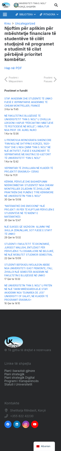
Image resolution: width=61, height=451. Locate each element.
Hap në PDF (13, 68)
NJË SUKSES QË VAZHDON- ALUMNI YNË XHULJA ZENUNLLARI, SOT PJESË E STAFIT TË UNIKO (28, 230)
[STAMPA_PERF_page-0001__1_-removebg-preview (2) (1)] (16, 5)
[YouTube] (34, 424)
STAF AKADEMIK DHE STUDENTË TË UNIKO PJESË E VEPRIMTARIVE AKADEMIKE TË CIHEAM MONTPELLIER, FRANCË (28, 102)
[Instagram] (25, 424)
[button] (56, 5)
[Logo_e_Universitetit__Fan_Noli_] (6, 5)
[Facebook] (8, 424)
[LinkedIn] (17, 424)
